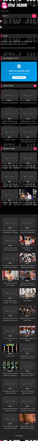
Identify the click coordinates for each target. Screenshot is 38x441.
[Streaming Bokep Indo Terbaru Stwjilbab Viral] (15, 6)
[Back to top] (32, 435)
